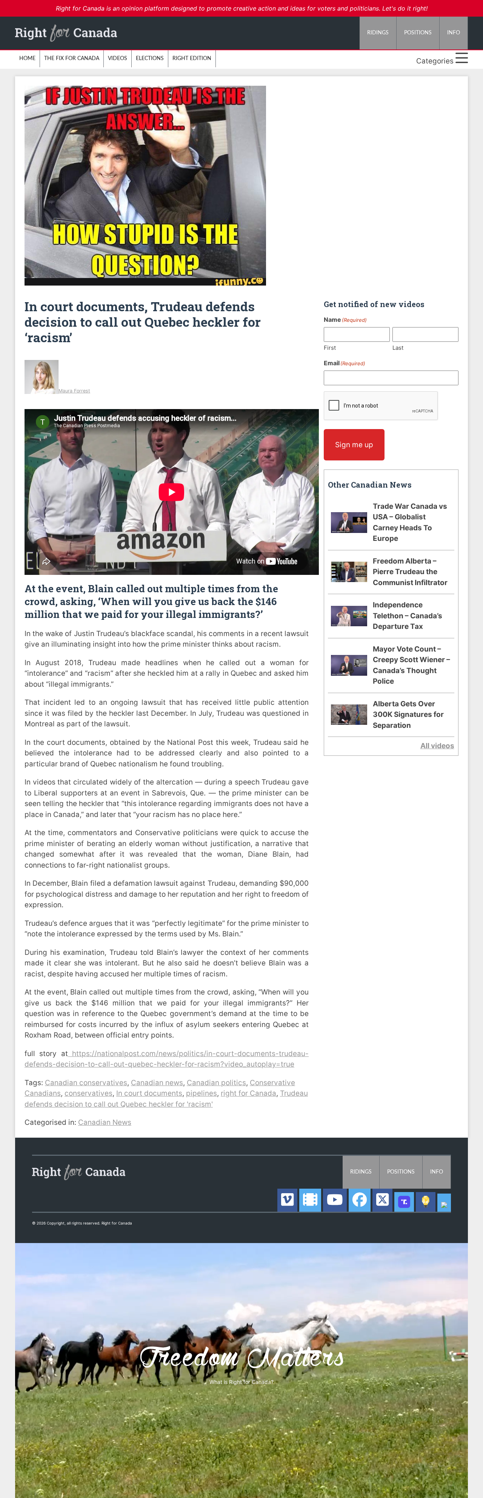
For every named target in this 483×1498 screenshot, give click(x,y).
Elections (150, 58)
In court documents (149, 1093)
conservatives (88, 1093)
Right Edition (191, 58)
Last (397, 347)
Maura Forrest (74, 391)
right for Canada (248, 1093)
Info (453, 33)
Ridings (378, 33)
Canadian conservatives (86, 1082)
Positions (418, 33)
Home (27, 58)
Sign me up (354, 444)
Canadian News (104, 1122)
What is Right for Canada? (241, 1382)
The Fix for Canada (71, 58)
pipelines (201, 1093)
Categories (435, 61)
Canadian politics (216, 1082)
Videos (117, 58)
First (330, 347)
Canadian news (157, 1082)
